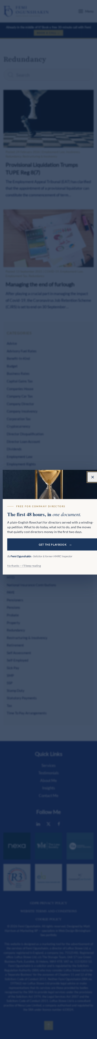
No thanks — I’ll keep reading (24, 565)
